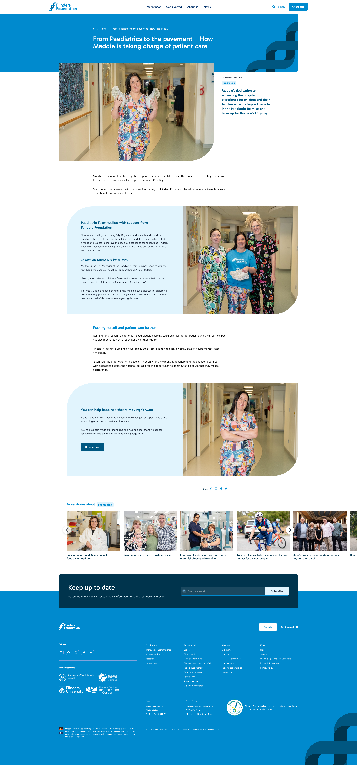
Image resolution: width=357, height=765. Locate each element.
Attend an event (191, 681)
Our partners (228, 663)
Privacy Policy (266, 668)
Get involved (190, 645)
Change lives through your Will (197, 663)
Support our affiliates (193, 685)
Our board (226, 654)
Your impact (151, 645)
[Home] (94, 29)
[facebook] (68, 652)
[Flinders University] (71, 689)
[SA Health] (88, 677)
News (207, 7)
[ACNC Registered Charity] (234, 714)
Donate (300, 6)
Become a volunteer (193, 672)
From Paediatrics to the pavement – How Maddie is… (140, 28)
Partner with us (190, 677)
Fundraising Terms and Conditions (275, 659)
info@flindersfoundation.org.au (200, 706)
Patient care (151, 663)
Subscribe (277, 591)
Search (263, 654)
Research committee (231, 659)
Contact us (227, 672)
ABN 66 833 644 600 (180, 729)
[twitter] (83, 652)
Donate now (92, 447)
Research (150, 659)
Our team (226, 650)
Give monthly (190, 654)
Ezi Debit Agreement (269, 663)
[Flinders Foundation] (63, 6)
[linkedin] (61, 652)
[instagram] (76, 652)
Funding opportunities (232, 668)
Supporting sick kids (155, 654)
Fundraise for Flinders (193, 659)
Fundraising (105, 504)
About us (226, 645)
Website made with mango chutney (206, 729)
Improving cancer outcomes (158, 650)
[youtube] (91, 652)
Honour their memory (193, 668)
